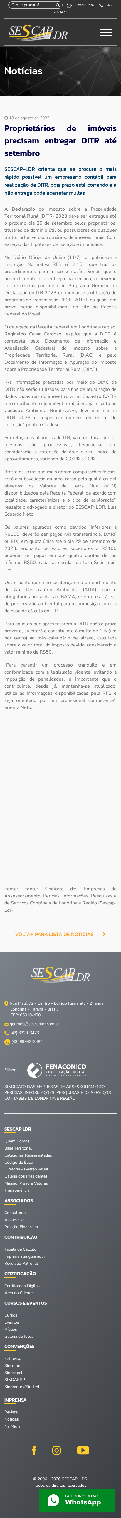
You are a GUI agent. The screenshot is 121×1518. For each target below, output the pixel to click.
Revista (11, 1412)
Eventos (11, 1322)
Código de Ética (18, 1162)
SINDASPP (14, 1380)
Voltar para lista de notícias (54, 934)
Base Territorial (18, 1148)
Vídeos (10, 1329)
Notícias (11, 1419)
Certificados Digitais (22, 1286)
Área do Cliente (18, 1293)
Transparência (16, 1190)
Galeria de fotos (18, 1336)
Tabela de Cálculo (20, 1249)
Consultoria (15, 1213)
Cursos (10, 1315)
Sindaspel (13, 1372)
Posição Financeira (21, 1227)
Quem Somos (17, 1141)
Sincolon (12, 1365)
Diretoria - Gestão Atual (26, 1169)
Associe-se (14, 1220)
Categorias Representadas (28, 1155)
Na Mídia (12, 1426)
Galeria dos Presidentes (26, 1176)
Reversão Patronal (21, 1263)
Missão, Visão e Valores (26, 1183)
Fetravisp (12, 1358)
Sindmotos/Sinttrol (21, 1387)
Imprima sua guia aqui (24, 1256)
